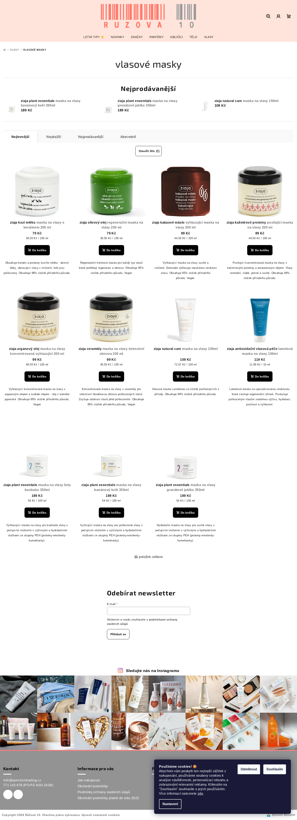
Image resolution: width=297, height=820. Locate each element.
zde (200, 793)
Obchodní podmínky (93, 786)
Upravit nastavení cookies (100, 815)
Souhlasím (274, 769)
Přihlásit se (118, 634)
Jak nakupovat (89, 780)
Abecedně (128, 137)
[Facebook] (8, 794)
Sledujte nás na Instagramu (152, 671)
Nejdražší (53, 137)
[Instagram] (18, 794)
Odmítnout (249, 769)
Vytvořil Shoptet (283, 814)
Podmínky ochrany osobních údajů (104, 792)
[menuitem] (93, 37)
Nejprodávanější (90, 137)
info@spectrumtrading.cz (22, 780)
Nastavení (170, 804)
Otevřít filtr (147, 151)
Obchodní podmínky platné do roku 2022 (108, 798)
